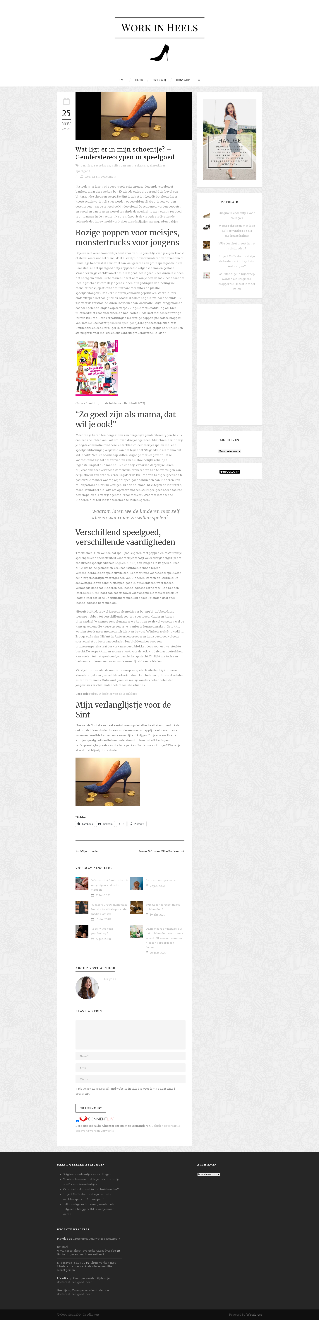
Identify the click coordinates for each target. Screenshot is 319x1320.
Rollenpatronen (122, 165)
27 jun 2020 (103, 939)
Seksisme (141, 165)
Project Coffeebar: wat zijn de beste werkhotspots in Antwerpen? (237, 261)
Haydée (110, 979)
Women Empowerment (100, 176)
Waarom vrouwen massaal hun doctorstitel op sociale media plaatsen (109, 909)
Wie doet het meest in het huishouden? (91, 1189)
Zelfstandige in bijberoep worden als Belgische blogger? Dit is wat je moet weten (88, 1209)
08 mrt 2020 (158, 953)
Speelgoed (83, 171)
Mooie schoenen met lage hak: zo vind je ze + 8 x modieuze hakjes (237, 230)
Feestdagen (102, 165)
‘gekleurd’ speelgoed (121, 323)
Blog (139, 80)
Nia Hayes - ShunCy (71, 1262)
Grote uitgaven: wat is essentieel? (96, 1238)
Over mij (159, 80)
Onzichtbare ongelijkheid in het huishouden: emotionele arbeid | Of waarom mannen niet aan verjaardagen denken (164, 938)
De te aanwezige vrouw (161, 880)
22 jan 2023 (157, 886)
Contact (183, 80)
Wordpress (254, 1314)
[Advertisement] (229, 366)
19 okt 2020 (157, 914)
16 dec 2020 (103, 919)
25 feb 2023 (102, 895)
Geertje (62, 1290)
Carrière (86, 165)
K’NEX (131, 563)
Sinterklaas (158, 165)
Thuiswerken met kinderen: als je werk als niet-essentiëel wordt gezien (86, 1266)
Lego (118, 563)
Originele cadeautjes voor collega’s (87, 1174)
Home (120, 80)
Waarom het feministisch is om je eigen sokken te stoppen (109, 885)
